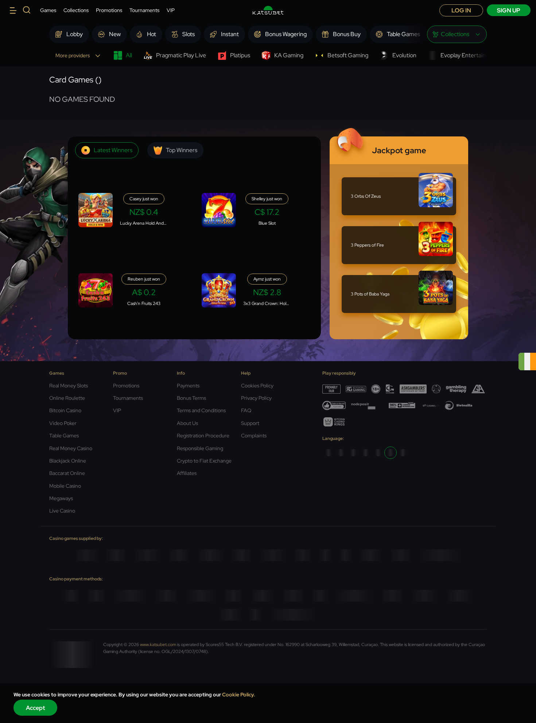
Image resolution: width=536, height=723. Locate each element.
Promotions (109, 10)
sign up (508, 10)
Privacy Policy (256, 398)
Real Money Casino (70, 448)
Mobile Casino (65, 486)
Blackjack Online (67, 460)
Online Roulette (67, 398)
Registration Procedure (203, 435)
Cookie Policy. (238, 694)
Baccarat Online (67, 473)
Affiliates (187, 473)
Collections (76, 10)
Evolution (404, 55)
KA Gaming (288, 55)
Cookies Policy (257, 385)
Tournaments (144, 10)
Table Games (64, 435)
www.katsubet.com (158, 644)
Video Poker (63, 423)
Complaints (254, 435)
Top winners (181, 150)
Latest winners (113, 150)
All (129, 55)
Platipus (240, 55)
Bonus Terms (191, 398)
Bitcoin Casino (65, 410)
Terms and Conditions (201, 410)
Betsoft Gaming (347, 55)
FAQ (246, 410)
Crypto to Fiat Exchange (204, 460)
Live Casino (62, 510)
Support (250, 423)
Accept (35, 708)
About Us (187, 423)
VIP (171, 10)
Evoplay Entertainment (470, 55)
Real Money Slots (68, 385)
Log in (461, 10)
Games (48, 10)
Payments (188, 385)
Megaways (61, 498)
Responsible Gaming (200, 448)
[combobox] (457, 34)
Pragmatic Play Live (181, 55)
